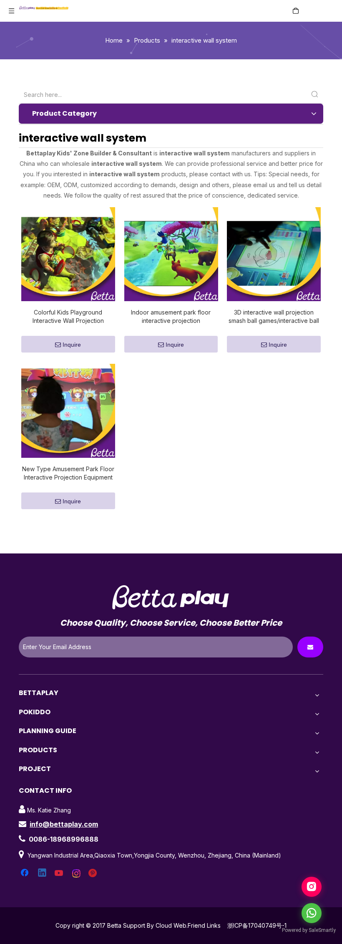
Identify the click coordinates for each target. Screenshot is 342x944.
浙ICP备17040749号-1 (257, 925)
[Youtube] (59, 873)
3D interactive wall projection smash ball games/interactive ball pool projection (274, 317)
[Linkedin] (42, 873)
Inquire (72, 344)
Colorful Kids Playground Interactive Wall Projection (68, 316)
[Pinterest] (94, 873)
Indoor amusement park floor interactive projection (171, 316)
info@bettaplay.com (64, 824)
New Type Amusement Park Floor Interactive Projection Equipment (68, 473)
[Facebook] (25, 873)
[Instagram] (76, 873)
